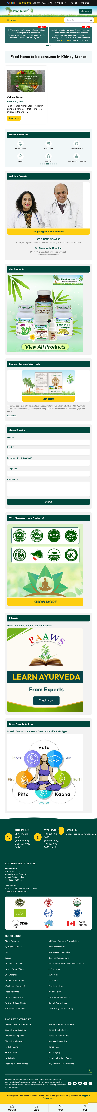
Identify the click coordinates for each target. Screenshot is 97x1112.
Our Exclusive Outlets (14, 980)
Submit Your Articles (57, 1003)
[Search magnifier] (91, 20)
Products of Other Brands (16, 1064)
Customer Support (13, 963)
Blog (7, 952)
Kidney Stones (15, 97)
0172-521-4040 (22, 844)
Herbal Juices (11, 1052)
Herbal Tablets (11, 1047)
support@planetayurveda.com (48, 231)
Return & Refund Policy (59, 997)
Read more (14, 118)
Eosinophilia (20, 148)
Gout (20, 161)
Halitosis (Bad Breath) (77, 161)
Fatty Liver (48, 148)
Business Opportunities (59, 952)
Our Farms (53, 980)
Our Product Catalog (14, 997)
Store (36, 1110)
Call (85, 1110)
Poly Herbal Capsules (14, 1035)
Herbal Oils (10, 1058)
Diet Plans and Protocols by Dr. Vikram (66, 963)
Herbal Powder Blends (58, 1035)
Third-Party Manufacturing (60, 1008)
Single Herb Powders (14, 1041)
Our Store (87, 11)
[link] (26, 35)
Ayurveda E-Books (13, 946)
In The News (54, 969)
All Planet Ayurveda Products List (63, 941)
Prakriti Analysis (55, 986)
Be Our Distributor (56, 946)
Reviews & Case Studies (16, 1003)
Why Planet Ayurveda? (15, 986)
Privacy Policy (54, 992)
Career (8, 958)
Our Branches (11, 975)
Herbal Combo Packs (58, 1030)
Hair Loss (48, 161)
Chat (60, 1110)
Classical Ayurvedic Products (18, 1024)
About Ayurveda (12, 941)
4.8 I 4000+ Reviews (40, 3)
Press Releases (12, 992)
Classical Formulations (58, 958)
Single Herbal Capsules (15, 1030)
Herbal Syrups (55, 1052)
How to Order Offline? (15, 969)
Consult (12, 1110)
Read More (11, 415)
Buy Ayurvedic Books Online (61, 1064)
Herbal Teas (53, 1047)
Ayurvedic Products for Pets (61, 1024)
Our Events (53, 975)
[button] (47, 45)
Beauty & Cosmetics (57, 1041)
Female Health (77, 148)
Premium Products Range (60, 1058)
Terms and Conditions (15, 1008)
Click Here (65, 40)
